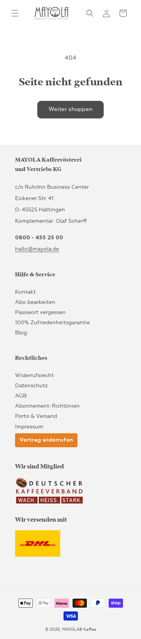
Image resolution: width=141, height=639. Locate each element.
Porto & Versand (36, 416)
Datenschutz (31, 385)
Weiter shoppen (70, 109)
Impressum (29, 426)
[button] (15, 13)
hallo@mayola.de (37, 249)
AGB (21, 396)
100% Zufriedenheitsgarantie (52, 322)
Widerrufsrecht (34, 375)
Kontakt (25, 292)
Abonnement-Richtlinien (47, 406)
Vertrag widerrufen (46, 440)
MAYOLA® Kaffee (79, 629)
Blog (21, 333)
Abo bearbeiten (35, 302)
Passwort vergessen (40, 312)
